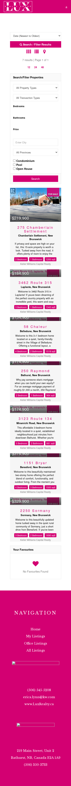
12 (28, 67)
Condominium (25, 160)
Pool (19, 164)
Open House (24, 168)
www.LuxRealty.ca (39, 704)
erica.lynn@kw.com (39, 697)
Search (35, 179)
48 (42, 67)
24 (35, 67)
